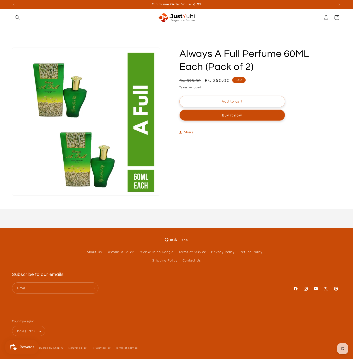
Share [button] (189, 132)
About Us (94, 252)
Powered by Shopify (50, 347)
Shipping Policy (164, 260)
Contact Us (192, 260)
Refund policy (77, 347)
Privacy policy (101, 347)
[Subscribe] (93, 288)
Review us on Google (156, 252)
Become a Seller (120, 252)
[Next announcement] (339, 4)
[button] (17, 17)
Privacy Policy (223, 252)
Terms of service (127, 347)
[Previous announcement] (13, 4)
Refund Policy (251, 252)
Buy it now (232, 115)
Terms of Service (192, 252)
